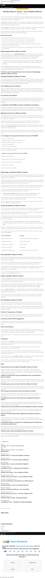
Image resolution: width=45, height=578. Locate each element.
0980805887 (7, 526)
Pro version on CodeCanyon (18, 574)
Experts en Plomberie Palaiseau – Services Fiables (15, 489)
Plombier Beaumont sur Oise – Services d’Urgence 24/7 (17, 493)
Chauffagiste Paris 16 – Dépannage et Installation (15, 468)
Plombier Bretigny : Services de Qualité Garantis (15, 485)
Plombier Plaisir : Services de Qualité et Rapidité (14, 464)
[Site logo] (6, 1)
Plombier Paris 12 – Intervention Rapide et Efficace (15, 455)
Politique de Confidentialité (6, 518)
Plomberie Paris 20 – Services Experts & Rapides (15, 459)
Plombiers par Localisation (8, 7)
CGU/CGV (3, 519)
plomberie (6, 27)
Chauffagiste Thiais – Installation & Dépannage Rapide (16, 502)
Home (2, 7)
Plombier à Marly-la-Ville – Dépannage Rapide (14, 498)
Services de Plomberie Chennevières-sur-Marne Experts (17, 481)
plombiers (5, 22)
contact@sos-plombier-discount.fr (9, 527)
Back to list (3, 447)
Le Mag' (3, 521)
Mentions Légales (5, 516)
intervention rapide (11, 126)
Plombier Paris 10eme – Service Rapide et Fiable (14, 472)
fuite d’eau (7, 66)
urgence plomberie (10, 289)
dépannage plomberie (19, 54)
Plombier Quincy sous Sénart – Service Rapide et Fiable (17, 476)
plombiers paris (5, 441)
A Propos (3, 515)
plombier (8, 278)
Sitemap (3, 522)
